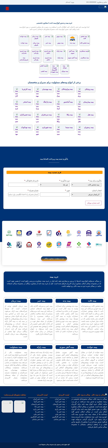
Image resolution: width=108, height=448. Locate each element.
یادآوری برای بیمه (94, 181)
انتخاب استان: (96, 190)
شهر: (67, 190)
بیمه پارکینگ (47, 102)
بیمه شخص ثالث (84, 43)
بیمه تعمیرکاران (25, 115)
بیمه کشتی (44, 71)
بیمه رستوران (89, 127)
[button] (7, 8)
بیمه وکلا (70, 115)
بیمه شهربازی (47, 127)
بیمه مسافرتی (85, 58)
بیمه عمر (48, 43)
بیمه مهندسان (47, 89)
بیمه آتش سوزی (72, 58)
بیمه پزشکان (89, 89)
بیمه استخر (27, 102)
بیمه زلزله (60, 58)
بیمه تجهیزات (54, 72)
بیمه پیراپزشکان (67, 89)
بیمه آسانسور (68, 102)
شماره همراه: (33, 190)
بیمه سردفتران (46, 115)
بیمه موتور (60, 43)
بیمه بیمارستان (88, 102)
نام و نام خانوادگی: (31, 181)
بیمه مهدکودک (26, 127)
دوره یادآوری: (64, 181)
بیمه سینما (69, 127)
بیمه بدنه (72, 43)
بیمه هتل (91, 115)
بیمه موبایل (64, 71)
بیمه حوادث (24, 43)
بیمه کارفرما (26, 89)
